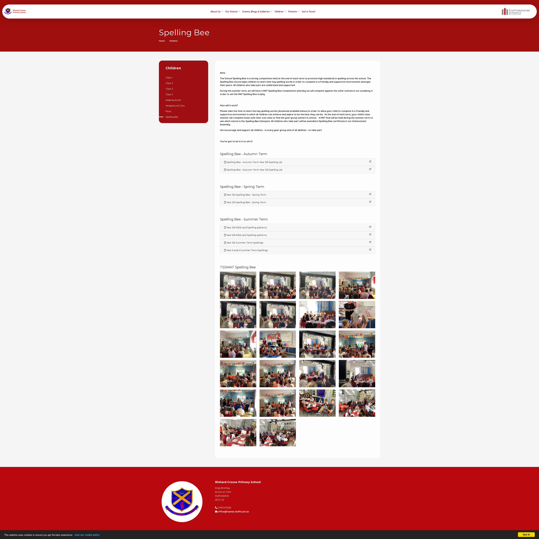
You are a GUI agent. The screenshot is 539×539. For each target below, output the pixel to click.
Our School (231, 11)
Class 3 (169, 88)
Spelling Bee (172, 117)
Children (279, 11)
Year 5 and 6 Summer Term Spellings (247, 250)
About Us (215, 11)
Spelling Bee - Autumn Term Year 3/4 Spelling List (254, 169)
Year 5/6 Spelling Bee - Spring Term (246, 202)
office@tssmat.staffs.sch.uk (233, 511)
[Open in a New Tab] (370, 161)
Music (168, 111)
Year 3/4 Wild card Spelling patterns (246, 227)
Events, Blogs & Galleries (256, 11)
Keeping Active (173, 100)
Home (162, 41)
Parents (292, 11)
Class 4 (169, 94)
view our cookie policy (87, 534)
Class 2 (169, 83)
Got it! (526, 534)
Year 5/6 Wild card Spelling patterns (246, 235)
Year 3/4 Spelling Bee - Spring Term (246, 194)
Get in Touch (308, 11)
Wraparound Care (175, 105)
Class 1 (169, 77)
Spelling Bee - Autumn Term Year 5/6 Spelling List (254, 162)
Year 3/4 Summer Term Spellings (244, 242)
